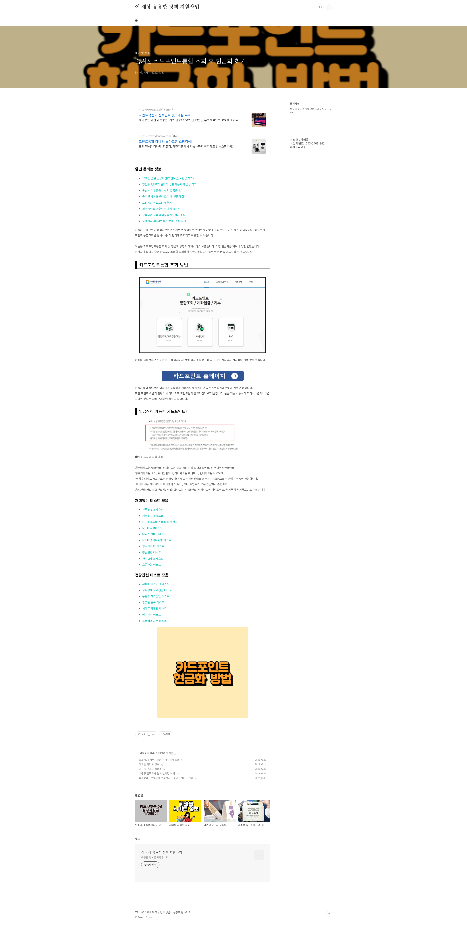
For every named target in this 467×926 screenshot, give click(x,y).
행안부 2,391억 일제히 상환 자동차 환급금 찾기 (169, 184)
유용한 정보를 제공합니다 (155, 857)
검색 (320, 7)
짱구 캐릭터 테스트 (153, 546)
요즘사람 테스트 (151, 564)
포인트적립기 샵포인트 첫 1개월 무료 (165, 115)
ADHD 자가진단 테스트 (155, 584)
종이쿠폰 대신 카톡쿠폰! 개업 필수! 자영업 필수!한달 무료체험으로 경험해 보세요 (188, 120)
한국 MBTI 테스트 (152, 509)
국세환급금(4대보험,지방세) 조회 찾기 (164, 221)
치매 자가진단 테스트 (154, 608)
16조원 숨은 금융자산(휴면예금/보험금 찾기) (168, 178)
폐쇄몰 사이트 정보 (149, 764)
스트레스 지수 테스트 (154, 621)
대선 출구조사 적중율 (150, 769)
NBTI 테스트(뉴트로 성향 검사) (160, 522)
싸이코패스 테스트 (152, 558)
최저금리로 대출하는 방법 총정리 (161, 209)
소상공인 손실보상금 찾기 (157, 203)
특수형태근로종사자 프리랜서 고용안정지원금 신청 (166, 778)
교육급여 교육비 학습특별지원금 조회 (163, 215)
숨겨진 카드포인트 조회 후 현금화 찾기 (164, 196)
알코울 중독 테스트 (153, 602)
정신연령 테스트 (151, 552)
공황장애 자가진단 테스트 (157, 590)
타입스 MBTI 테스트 (154, 534)
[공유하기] (148, 734)
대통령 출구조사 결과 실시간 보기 (157, 773)
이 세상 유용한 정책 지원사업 (167, 7)
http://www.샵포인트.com (154, 109)
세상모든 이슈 (147, 753)
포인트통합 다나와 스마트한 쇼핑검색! (165, 141)
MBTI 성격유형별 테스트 (156, 540)
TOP (329, 914)
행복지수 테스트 (151, 614)
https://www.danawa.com (155, 136)
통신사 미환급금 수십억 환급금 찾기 (163, 190)
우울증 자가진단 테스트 (155, 596)
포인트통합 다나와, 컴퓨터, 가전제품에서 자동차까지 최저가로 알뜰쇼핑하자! (186, 146)
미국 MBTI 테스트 (152, 516)
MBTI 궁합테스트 (152, 528)
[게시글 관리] (153, 734)
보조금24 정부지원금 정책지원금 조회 (159, 759)
